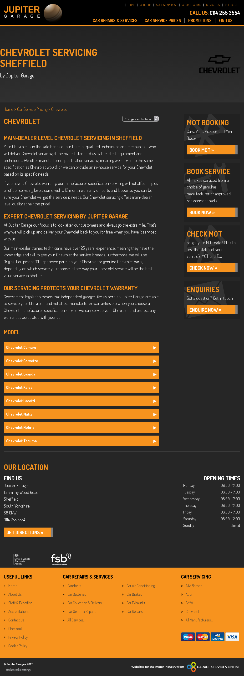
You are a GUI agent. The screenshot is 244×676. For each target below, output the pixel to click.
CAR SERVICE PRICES (163, 20)
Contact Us (16, 620)
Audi (189, 594)
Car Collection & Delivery (84, 603)
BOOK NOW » (202, 212)
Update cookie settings (18, 669)
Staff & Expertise (20, 603)
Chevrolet (192, 611)
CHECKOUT (231, 5)
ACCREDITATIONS (191, 5)
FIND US (226, 20)
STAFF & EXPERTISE (166, 5)
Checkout (15, 628)
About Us (14, 594)
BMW (189, 603)
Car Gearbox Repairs (81, 611)
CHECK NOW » (203, 268)
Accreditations (18, 611)
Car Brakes (134, 594)
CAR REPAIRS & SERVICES (115, 20)
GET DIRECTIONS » (24, 532)
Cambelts (74, 586)
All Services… (76, 620)
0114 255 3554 (215, 12)
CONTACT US (213, 5)
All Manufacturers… (199, 620)
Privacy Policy (18, 637)
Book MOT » (201, 150)
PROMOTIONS (200, 20)
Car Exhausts (136, 603)
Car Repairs (134, 611)
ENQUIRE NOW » (205, 310)
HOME (131, 5)
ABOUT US (145, 5)
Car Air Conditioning (141, 586)
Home (12, 586)
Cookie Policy (17, 646)
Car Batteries (76, 594)
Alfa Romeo (194, 586)
